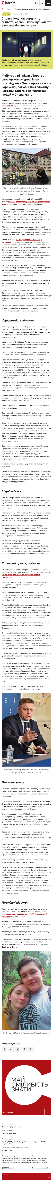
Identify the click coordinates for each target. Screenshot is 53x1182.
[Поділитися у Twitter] (17, 1049)
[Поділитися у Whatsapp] (24, 1049)
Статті (9, 9)
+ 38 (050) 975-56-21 (9, 1134)
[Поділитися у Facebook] (4, 1049)
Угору (5, 1175)
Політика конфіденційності (41, 1168)
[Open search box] (42, 3)
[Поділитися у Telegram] (11, 1049)
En (36, 3)
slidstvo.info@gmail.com (10, 1127)
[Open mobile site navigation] (48, 3)
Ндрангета (6, 577)
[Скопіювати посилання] (31, 1049)
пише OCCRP (7, 106)
